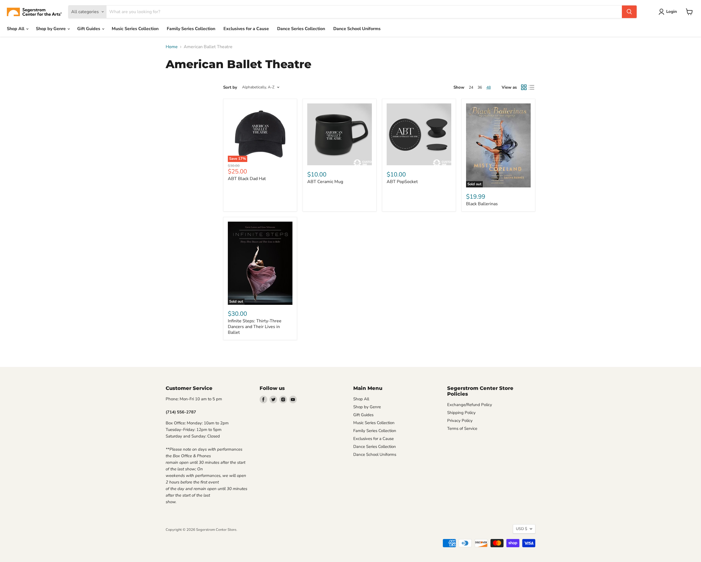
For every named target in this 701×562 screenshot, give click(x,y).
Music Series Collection (135, 29)
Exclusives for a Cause (246, 29)
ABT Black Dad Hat (247, 179)
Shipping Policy (461, 412)
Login (671, 11)
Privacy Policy (460, 420)
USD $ (521, 528)
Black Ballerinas (482, 204)
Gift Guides (89, 29)
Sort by (230, 87)
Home (172, 46)
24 (471, 87)
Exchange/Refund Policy (469, 404)
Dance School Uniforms (357, 29)
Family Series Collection (191, 29)
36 (480, 87)
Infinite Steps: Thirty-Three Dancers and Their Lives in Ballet (254, 326)
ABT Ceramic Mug (325, 182)
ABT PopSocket (402, 182)
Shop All (16, 29)
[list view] (531, 87)
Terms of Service (462, 428)
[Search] (629, 11)
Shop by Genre (51, 29)
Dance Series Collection (301, 29)
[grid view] (524, 87)
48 (488, 87)
